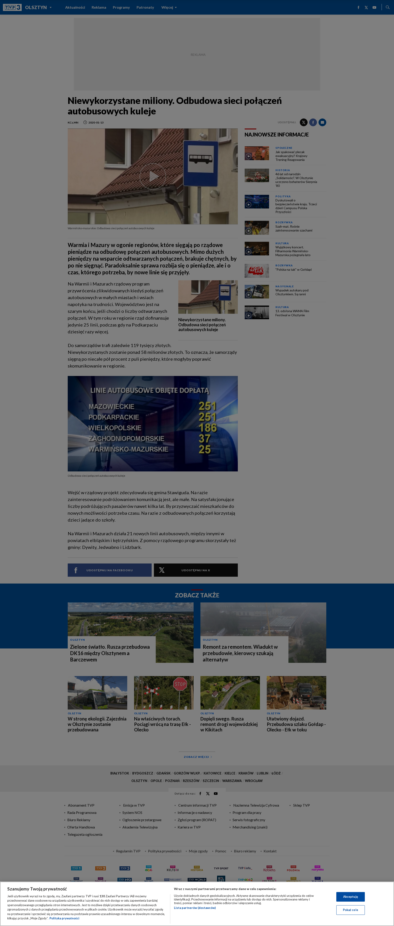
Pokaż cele (350, 910)
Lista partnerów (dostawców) (195, 908)
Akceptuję (350, 896)
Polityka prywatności (64, 918)
